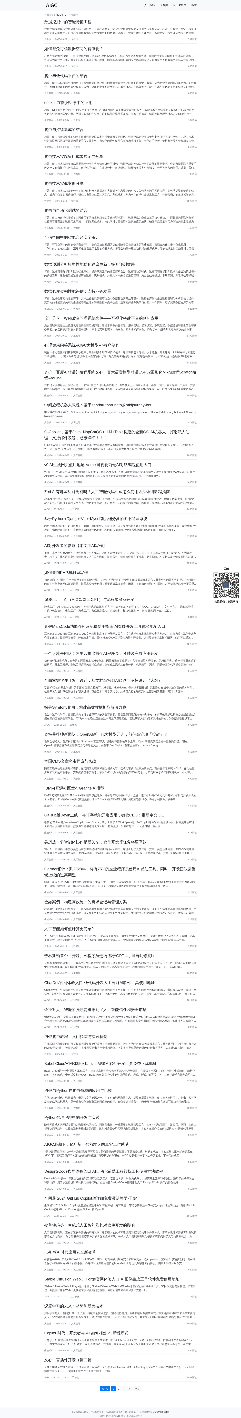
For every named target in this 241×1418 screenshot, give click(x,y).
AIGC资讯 (61, 14)
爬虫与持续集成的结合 (64, 129)
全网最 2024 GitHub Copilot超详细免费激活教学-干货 (90, 1198)
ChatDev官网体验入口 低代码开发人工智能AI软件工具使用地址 (99, 982)
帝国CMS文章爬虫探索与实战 (70, 761)
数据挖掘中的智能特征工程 (67, 22)
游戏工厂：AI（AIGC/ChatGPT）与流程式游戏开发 (89, 599)
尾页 (137, 1388)
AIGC (47, 509)
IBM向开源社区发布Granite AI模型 (74, 788)
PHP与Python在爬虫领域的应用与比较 (78, 1090)
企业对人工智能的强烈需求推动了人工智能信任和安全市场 (95, 1009)
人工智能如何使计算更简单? (69, 929)
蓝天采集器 (179, 5)
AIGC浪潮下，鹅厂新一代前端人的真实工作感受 (86, 1144)
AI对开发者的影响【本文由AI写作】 (75, 545)
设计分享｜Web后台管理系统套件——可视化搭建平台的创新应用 (101, 318)
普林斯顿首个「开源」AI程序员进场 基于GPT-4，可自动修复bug (101, 955)
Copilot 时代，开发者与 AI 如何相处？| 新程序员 (86, 1333)
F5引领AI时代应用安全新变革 (70, 1252)
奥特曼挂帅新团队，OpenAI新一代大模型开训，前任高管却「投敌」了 (106, 734)
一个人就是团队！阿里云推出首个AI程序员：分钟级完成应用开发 (101, 653)
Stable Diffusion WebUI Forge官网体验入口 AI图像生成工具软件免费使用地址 (112, 1279)
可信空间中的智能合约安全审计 (71, 237)
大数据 (164, 5)
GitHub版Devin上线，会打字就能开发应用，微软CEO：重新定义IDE (104, 815)
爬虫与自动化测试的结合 (66, 210)
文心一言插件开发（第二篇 (67, 1360)
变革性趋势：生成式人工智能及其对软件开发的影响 (89, 1225)
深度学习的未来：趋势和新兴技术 (73, 1306)
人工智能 (149, 5)
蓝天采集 (115, 1416)
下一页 (127, 1388)
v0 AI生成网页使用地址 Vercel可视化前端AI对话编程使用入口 (97, 465)
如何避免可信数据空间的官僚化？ (73, 48)
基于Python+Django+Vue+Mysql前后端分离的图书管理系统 (95, 518)
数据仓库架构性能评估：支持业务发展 (77, 291)
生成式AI (48, 120)
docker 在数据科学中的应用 (68, 102)
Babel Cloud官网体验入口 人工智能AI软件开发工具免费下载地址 (100, 1063)
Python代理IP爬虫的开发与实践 (72, 1117)
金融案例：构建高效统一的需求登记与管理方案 (85, 902)
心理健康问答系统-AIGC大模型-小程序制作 (82, 345)
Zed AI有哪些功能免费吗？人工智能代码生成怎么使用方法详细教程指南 (107, 491)
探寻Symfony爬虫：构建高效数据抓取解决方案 (85, 707)
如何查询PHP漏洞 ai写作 (66, 572)
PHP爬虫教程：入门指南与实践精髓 (75, 1036)
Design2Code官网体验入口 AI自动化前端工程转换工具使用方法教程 (103, 1171)
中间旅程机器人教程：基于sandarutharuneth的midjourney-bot (97, 405)
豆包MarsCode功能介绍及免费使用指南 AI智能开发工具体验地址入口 (104, 626)
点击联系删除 (163, 1412)
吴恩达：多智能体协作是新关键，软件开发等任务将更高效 (95, 842)
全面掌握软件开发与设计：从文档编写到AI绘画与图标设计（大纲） (103, 680)
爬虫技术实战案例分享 (64, 183)
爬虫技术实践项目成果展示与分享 (73, 156)
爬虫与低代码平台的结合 (66, 75)
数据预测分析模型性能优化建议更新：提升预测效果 (89, 264)
